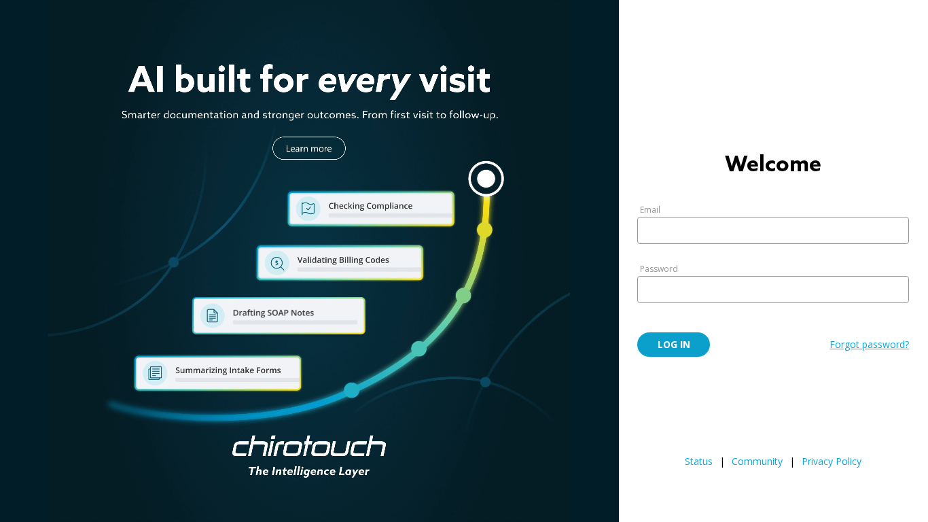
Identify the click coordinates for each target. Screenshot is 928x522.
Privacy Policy (831, 461)
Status (699, 461)
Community (757, 461)
